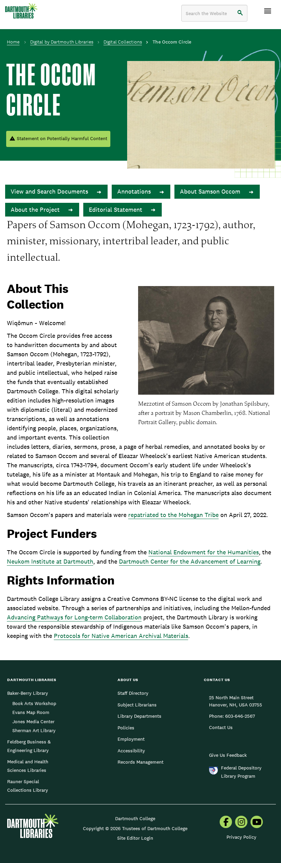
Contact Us (221, 727)
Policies (126, 728)
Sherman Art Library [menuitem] (34, 730)
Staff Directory (133, 693)
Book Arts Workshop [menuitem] (34, 703)
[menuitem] (226, 822)
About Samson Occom (211, 191)
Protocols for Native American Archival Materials (121, 636)
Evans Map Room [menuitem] (30, 712)
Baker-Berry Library (27, 693)
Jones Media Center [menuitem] (33, 721)
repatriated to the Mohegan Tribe (173, 515)
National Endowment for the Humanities (203, 552)
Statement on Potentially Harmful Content (62, 138)
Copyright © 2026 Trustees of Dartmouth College (135, 828)
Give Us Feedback (228, 755)
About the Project (36, 209)
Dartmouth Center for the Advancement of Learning (189, 561)
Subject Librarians (137, 705)
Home (13, 42)
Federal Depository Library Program (241, 772)
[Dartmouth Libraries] (21, 11)
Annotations (134, 191)
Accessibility (131, 751)
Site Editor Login (135, 838)
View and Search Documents (50, 191)
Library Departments (139, 716)
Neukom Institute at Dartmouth (50, 561)
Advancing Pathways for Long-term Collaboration (74, 617)
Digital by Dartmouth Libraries (61, 42)
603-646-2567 (240, 716)
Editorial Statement (116, 209)
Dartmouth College (135, 818)
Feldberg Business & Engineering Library (29, 746)
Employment (131, 739)
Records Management (140, 762)
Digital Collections (122, 42)
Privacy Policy (241, 837)
